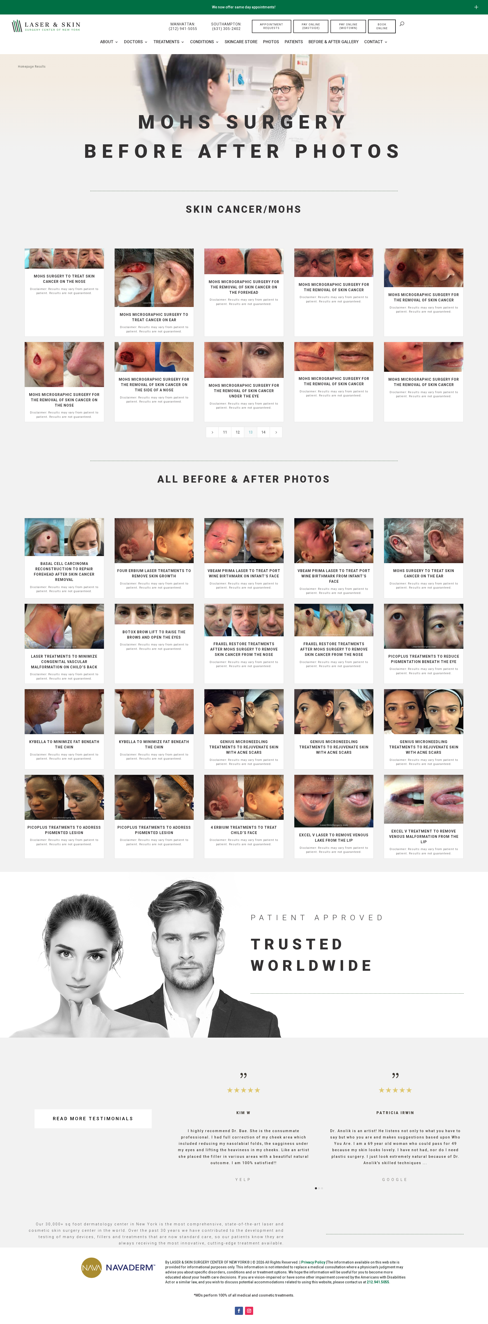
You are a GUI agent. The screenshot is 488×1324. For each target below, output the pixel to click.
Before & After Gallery (334, 42)
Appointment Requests (271, 26)
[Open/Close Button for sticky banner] (476, 7)
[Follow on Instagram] (249, 1311)
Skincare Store (241, 42)
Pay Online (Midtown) (348, 26)
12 (238, 432)
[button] (185, 1127)
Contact (373, 42)
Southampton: (226, 26)
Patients (294, 42)
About (106, 42)
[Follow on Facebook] (239, 1311)
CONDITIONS (202, 42)
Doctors (133, 42)
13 (251, 432)
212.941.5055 (378, 1282)
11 (225, 432)
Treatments (166, 42)
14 (263, 432)
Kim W (243, 1113)
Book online (382, 26)
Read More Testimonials (93, 1118)
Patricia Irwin (395, 1113)
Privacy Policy (313, 1262)
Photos (271, 42)
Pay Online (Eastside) (311, 26)
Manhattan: (183, 26)
